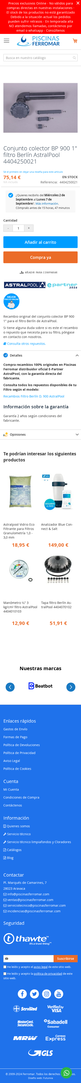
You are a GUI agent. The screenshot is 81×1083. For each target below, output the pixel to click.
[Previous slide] (10, 687)
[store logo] (38, 40)
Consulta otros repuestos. (26, 343)
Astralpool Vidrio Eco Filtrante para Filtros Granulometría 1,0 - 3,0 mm (18, 530)
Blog (10, 858)
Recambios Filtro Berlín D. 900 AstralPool (33, 396)
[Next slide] (70, 687)
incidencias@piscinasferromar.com (34, 911)
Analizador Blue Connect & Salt (57, 526)
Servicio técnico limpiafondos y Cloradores (38, 842)
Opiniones (17, 434)
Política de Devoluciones (21, 745)
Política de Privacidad (19, 753)
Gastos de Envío (15, 729)
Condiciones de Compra (21, 797)
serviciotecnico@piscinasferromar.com (36, 905)
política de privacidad (48, 974)
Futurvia (48, 1078)
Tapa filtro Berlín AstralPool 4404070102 (56, 605)
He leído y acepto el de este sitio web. (38, 967)
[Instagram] (46, 993)
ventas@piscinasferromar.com (30, 900)
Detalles (15, 355)
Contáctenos (12, 805)
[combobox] (40, 57)
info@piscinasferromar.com (28, 894)
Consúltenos (55, 30)
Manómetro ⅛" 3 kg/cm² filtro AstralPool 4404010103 (20, 607)
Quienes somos (18, 826)
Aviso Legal (11, 761)
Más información (47, 203)
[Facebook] (22, 993)
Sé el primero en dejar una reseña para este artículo (33, 171)
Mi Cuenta (11, 789)
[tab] (40, 355)
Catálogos (14, 850)
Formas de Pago (15, 737)
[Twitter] (34, 993)
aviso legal (40, 967)
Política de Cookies (17, 768)
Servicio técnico (18, 834)
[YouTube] (58, 993)
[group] (40, 685)
